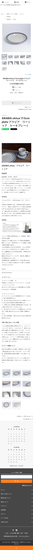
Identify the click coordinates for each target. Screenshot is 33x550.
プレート (22, 14)
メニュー (6, 2)
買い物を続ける (27, 419)
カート (29, 2)
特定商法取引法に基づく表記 (10, 536)
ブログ (6, 533)
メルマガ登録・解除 (14, 533)
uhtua (14, 19)
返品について (28, 107)
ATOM (26, 533)
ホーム (2, 14)
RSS (22, 533)
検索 (17, 2)
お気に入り (17, 90)
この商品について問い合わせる (23, 416)
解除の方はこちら (27, 485)
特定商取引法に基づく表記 (25, 109)
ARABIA (8, 16)
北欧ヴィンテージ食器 (12, 14)
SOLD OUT (17, 103)
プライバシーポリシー (24, 536)
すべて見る (28, 74)
